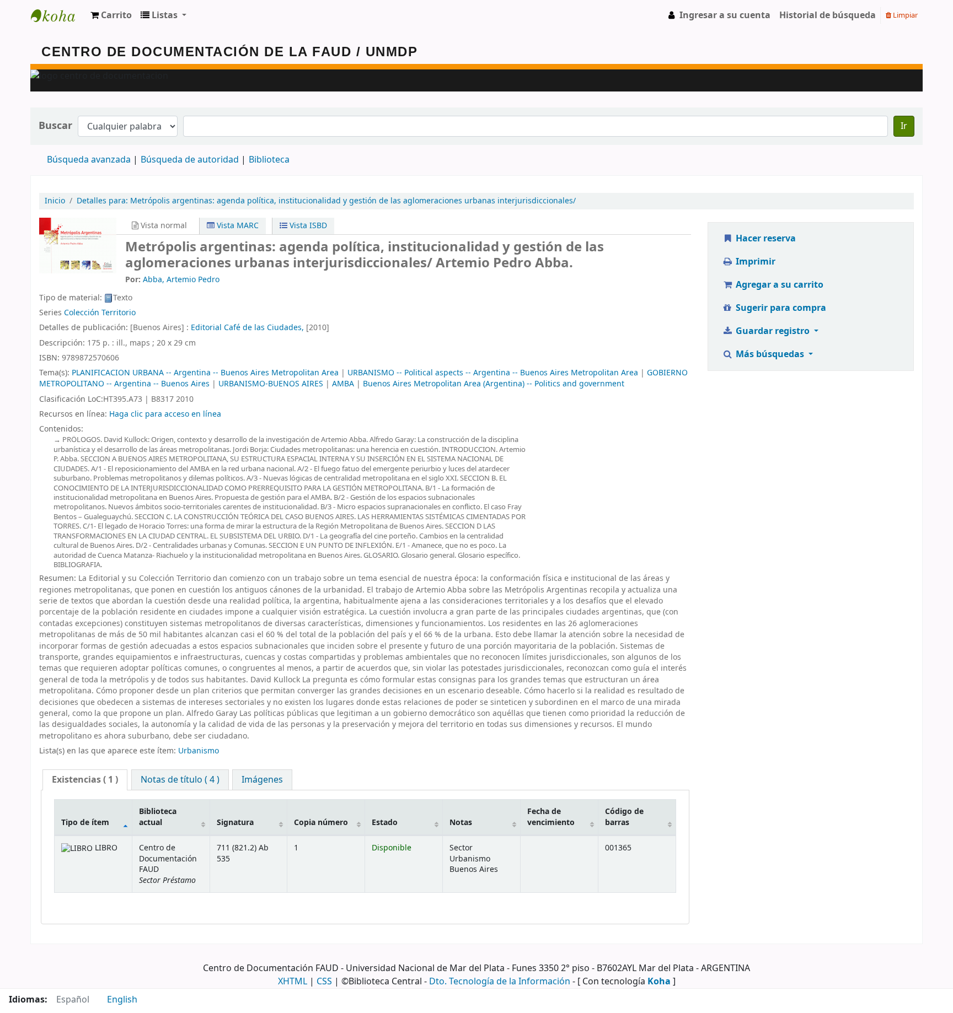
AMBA (343, 384)
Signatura (235, 822)
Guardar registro (773, 331)
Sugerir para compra (780, 308)
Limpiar (904, 15)
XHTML (292, 981)
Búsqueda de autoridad (190, 159)
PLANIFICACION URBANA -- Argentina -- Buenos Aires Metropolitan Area (205, 373)
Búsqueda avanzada (89, 159)
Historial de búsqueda (827, 15)
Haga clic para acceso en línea (165, 414)
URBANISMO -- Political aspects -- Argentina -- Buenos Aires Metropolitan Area (492, 373)
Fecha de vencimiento (551, 817)
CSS (324, 981)
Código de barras (624, 817)
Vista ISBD (307, 225)
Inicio (55, 201)
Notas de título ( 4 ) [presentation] (180, 779)
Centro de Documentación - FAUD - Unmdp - (58, 15)
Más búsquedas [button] (770, 354)
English (122, 999)
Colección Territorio (100, 313)
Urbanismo (198, 751)
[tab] (84, 780)
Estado (385, 822)
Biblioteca (269, 159)
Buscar (55, 125)
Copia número (321, 822)
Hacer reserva (765, 238)
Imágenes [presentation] (262, 779)
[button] (111, 15)
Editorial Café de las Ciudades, (247, 327)
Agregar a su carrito (778, 285)
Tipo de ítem (85, 822)
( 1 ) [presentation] (85, 779)
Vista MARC (237, 225)
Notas (460, 822)
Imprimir (754, 261)
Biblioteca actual (157, 817)
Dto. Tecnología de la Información (499, 981)
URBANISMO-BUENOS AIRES (270, 384)
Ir (904, 126)
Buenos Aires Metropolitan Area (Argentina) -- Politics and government (493, 384)
